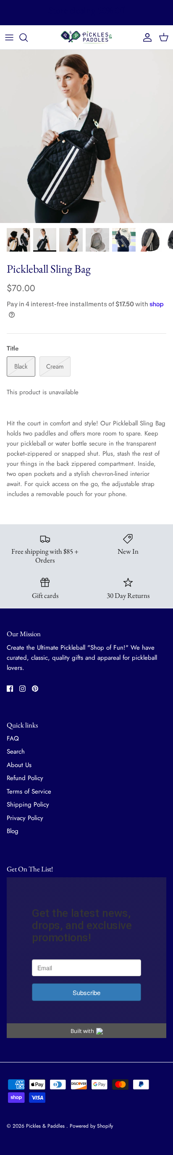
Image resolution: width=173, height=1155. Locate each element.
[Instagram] (22, 688)
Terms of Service (29, 791)
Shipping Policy (28, 804)
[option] (86, 136)
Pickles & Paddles (46, 1126)
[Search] (27, 37)
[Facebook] (10, 688)
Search (16, 751)
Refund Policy (25, 778)
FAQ (13, 738)
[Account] (145, 37)
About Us (19, 765)
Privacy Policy (25, 818)
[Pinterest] (35, 688)
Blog (12, 831)
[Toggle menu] (9, 37)
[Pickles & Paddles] (86, 37)
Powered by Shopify (91, 1126)
